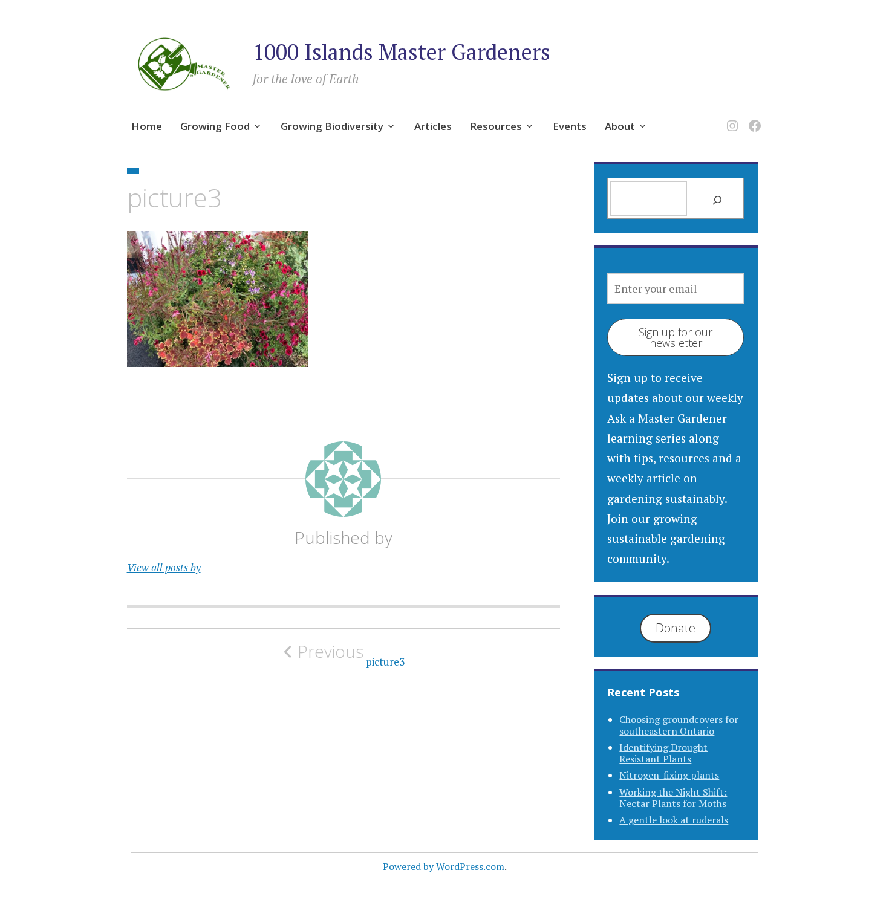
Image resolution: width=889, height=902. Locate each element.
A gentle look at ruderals (673, 819)
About (620, 126)
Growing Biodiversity (332, 126)
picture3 (351, 654)
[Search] (717, 200)
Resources (496, 126)
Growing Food (215, 126)
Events (570, 126)
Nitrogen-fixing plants (669, 775)
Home (146, 126)
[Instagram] (730, 118)
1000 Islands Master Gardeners (401, 51)
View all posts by (164, 567)
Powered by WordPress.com (443, 866)
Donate (675, 628)
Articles (433, 126)
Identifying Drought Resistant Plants (663, 753)
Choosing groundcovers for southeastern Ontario (678, 725)
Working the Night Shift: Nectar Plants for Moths (673, 797)
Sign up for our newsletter (675, 337)
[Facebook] (752, 118)
